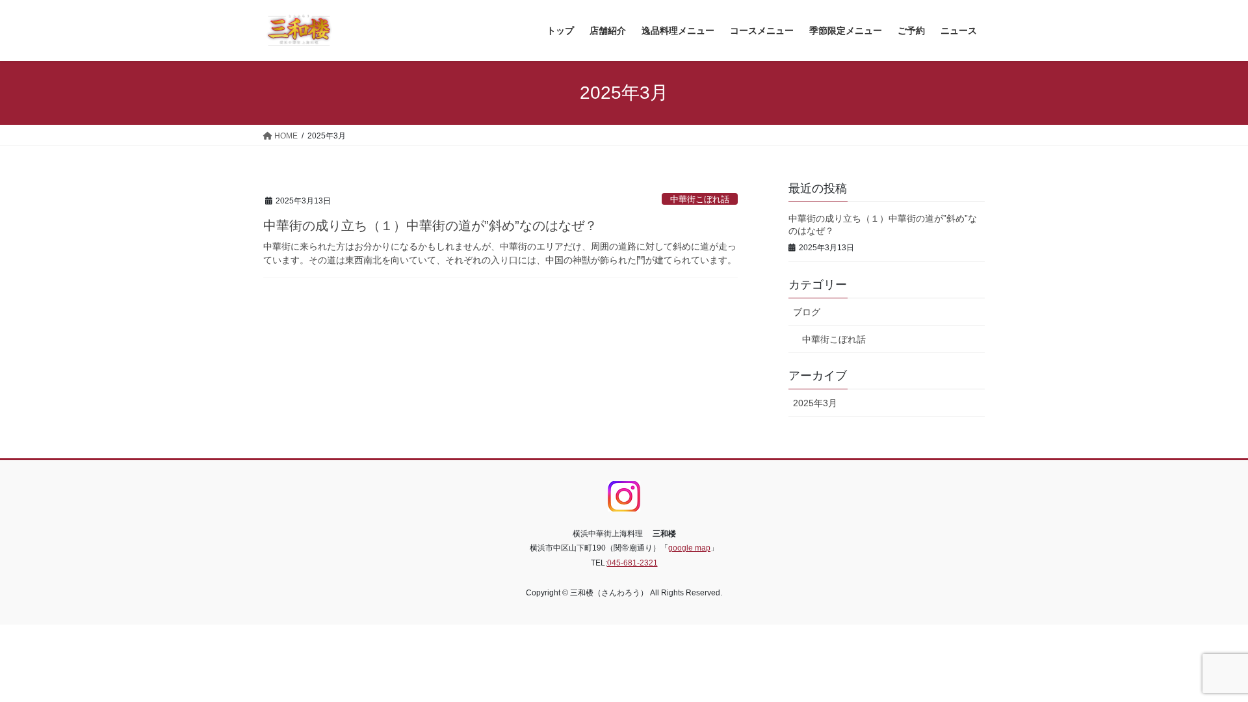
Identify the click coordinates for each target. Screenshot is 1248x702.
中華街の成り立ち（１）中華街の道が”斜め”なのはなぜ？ (430, 225)
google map (689, 547)
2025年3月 (815, 403)
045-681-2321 (632, 562)
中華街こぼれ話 (699, 199)
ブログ (806, 312)
